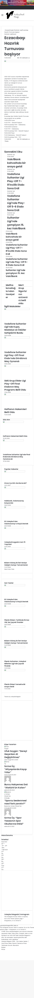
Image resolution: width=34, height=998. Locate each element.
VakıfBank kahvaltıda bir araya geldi (16, 163)
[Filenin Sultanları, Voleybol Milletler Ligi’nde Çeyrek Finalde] (14, 647)
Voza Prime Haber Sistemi (9, 943)
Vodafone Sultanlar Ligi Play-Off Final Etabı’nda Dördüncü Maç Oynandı (15, 357)
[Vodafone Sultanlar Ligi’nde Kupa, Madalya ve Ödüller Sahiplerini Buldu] (17, 309)
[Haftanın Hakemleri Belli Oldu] (17, 394)
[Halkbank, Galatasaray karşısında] (14, 488)
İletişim (3, 947)
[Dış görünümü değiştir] (28, 16)
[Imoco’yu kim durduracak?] (14, 472)
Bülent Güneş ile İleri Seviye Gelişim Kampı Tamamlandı (16, 564)
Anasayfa (7, 30)
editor (6, 790)
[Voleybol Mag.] (15, 15)
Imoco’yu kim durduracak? (15, 483)
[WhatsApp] (1, 957)
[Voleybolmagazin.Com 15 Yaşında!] (13, 528)
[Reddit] (6, 143)
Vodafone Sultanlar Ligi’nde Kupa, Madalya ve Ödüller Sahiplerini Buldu (15, 328)
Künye (3, 949)
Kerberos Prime (22, 943)
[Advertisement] (17, 720)
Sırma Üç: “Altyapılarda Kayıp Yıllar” (15, 769)
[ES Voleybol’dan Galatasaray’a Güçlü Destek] (14, 507)
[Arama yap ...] (32, 16)
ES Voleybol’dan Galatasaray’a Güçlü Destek (16, 522)
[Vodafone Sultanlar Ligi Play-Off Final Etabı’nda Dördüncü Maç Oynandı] (17, 338)
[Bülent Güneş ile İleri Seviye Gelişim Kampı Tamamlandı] (14, 549)
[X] (0, 957)
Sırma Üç (7, 774)
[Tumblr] (5, 143)
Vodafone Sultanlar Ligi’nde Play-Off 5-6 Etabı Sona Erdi (16, 203)
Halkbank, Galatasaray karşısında (14, 502)
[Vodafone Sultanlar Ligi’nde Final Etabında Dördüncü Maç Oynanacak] (13, 441)
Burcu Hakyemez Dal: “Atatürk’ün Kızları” (16, 786)
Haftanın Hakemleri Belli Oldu (15, 436)
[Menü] (2, 16)
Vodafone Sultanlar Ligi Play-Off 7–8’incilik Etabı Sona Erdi (15, 181)
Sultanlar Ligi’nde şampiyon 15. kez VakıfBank (16, 223)
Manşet (14, 34)
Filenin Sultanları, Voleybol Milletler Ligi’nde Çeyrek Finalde (15, 663)
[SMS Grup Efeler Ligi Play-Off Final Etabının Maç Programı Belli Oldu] (17, 366)
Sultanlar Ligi (18, 30)
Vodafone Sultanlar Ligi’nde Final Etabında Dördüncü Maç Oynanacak (16, 456)
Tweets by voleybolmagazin (12, 696)
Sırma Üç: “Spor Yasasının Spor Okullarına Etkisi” (14, 820)
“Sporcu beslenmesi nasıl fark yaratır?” (15, 802)
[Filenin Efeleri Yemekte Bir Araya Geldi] (14, 670)
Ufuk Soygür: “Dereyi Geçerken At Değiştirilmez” (15, 754)
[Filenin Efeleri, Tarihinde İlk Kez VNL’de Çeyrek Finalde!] (14, 606)
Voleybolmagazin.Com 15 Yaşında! (14, 543)
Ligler (12, 30)
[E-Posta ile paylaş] (7, 143)
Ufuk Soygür (8, 759)
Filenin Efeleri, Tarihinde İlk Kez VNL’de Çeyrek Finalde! (16, 621)
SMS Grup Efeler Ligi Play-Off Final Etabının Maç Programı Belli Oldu (15, 385)
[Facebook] (4, 143)
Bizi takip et (14, 925)
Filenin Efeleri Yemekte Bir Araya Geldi (14, 685)
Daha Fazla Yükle (9, 569)
